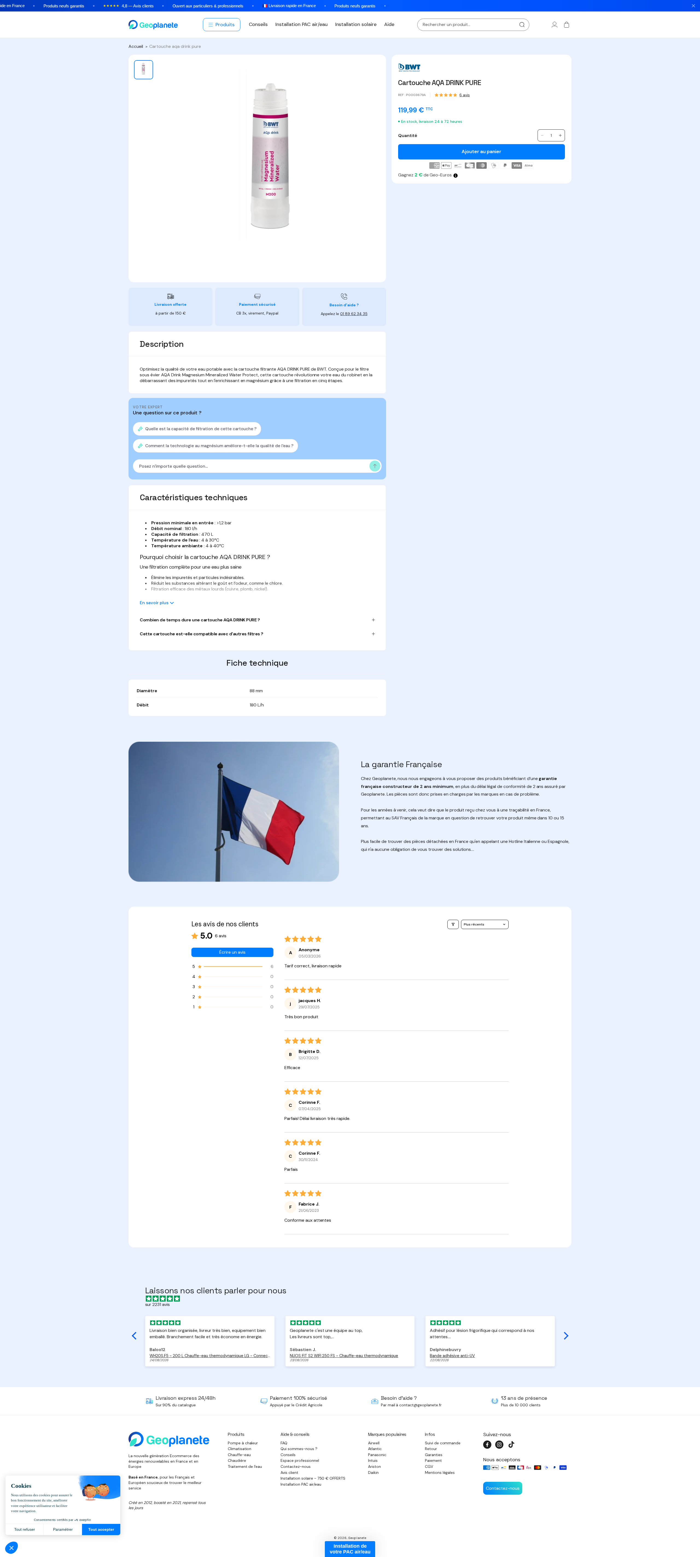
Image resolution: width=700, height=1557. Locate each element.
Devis (378, 797)
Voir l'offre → (322, 797)
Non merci (350, 818)
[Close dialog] (404, 725)
